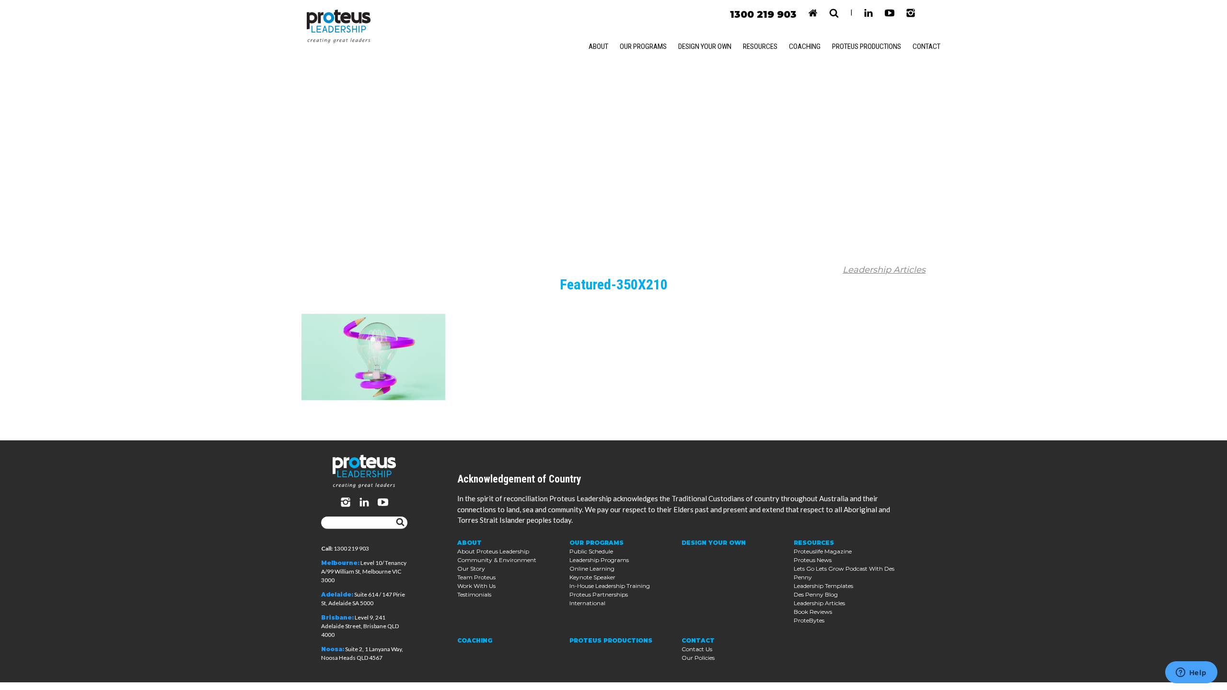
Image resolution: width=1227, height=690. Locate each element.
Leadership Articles (884, 269)
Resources (760, 46)
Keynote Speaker (592, 577)
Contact (926, 46)
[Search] (400, 523)
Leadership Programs (599, 560)
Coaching (805, 46)
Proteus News (813, 560)
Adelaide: (337, 594)
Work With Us (476, 585)
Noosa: (332, 649)
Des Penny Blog (816, 594)
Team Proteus (476, 577)
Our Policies (698, 657)
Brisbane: (337, 617)
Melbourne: (340, 562)
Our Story (471, 568)
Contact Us (697, 649)
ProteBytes (809, 620)
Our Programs (643, 46)
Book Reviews (813, 611)
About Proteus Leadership (493, 551)
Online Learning (591, 568)
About (598, 46)
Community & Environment (496, 560)
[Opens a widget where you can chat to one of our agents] (1191, 673)
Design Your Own (704, 46)
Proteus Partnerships (598, 594)
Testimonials (474, 594)
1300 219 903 (763, 14)
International (587, 603)
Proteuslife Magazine (823, 551)
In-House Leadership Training (609, 585)
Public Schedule (591, 551)
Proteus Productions (866, 46)
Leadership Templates (823, 585)
